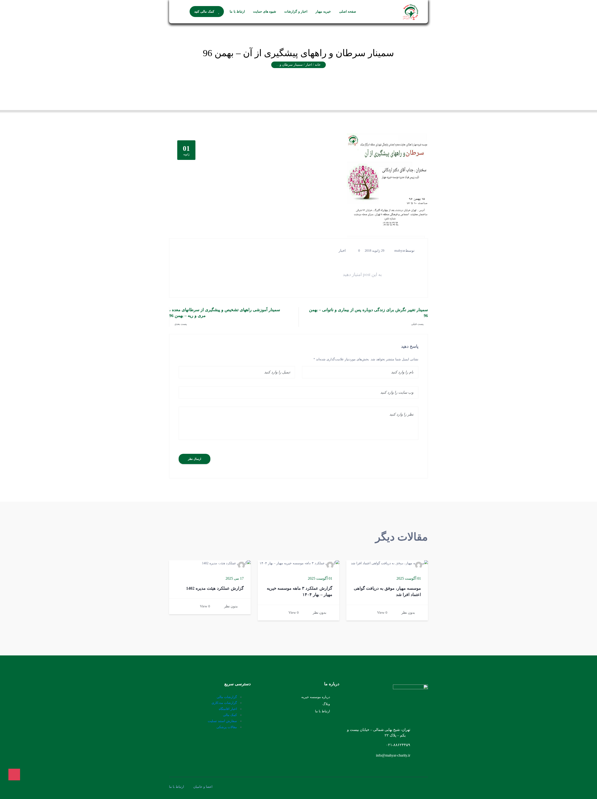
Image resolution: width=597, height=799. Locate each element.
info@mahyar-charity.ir (393, 755)
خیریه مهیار (323, 11)
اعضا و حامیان (202, 787)
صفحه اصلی (347, 11)
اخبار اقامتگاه (228, 709)
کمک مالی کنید (204, 11)
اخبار (342, 250)
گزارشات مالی (227, 697)
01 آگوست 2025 (408, 578)
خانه (318, 64)
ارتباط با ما (237, 11)
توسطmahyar (404, 250)
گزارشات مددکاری (224, 703)
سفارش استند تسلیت (222, 721)
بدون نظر (408, 612)
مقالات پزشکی (226, 727)
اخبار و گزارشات (295, 11)
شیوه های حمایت (264, 11)
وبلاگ (326, 704)
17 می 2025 (235, 578)
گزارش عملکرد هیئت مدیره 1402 (215, 588)
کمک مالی (230, 715)
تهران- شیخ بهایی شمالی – (389, 730)
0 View (382, 612)
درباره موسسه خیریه (315, 697)
